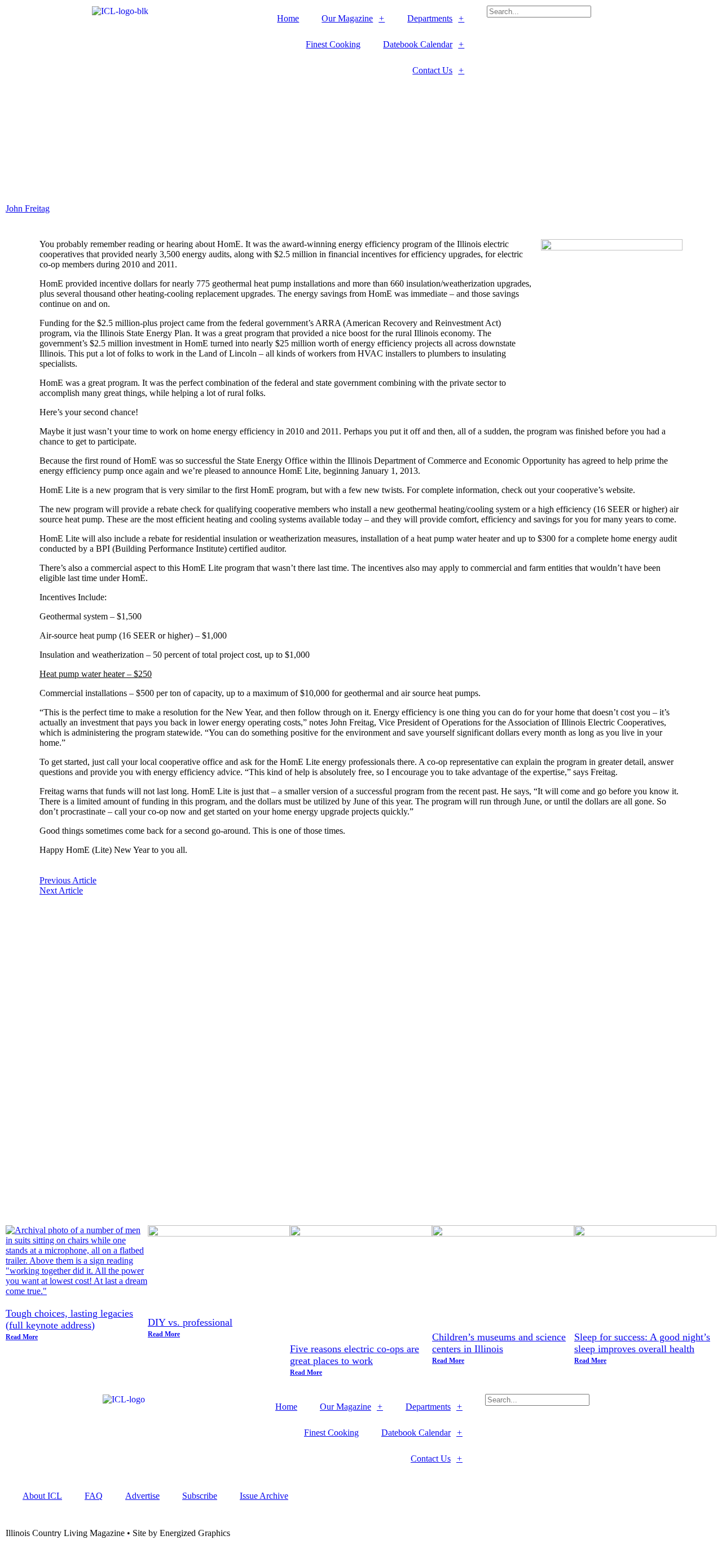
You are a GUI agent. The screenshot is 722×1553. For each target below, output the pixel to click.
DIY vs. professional (190, 1322)
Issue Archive (264, 1496)
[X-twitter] (291, 97)
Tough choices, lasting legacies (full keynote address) (69, 1319)
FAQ (94, 1496)
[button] (601, 22)
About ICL (42, 1496)
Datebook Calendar (417, 44)
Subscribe (199, 1496)
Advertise (142, 1496)
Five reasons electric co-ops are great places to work (354, 1354)
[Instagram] (321, 97)
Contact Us (432, 70)
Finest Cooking (333, 44)
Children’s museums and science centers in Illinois (499, 1342)
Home (288, 18)
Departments (429, 18)
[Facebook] (260, 97)
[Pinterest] (352, 97)
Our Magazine (347, 18)
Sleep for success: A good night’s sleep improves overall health (642, 1342)
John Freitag (28, 208)
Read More (22, 1337)
